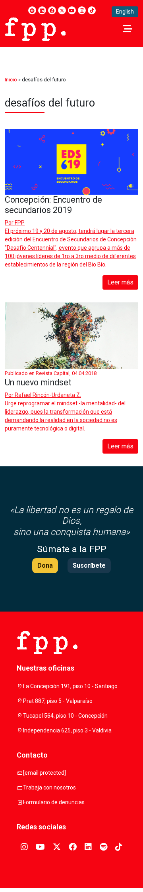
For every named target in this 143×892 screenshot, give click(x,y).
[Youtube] (72, 10)
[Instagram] (82, 10)
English (125, 11)
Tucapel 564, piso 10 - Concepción (65, 715)
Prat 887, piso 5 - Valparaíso (58, 701)
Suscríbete (89, 565)
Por (15, 222)
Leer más (120, 282)
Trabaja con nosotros (49, 787)
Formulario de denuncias (54, 802)
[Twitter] (62, 10)
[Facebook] (52, 10)
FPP (20, 222)
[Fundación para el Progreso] (35, 28)
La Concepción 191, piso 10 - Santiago (70, 686)
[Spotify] (32, 10)
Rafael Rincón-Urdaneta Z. (48, 395)
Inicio (11, 80)
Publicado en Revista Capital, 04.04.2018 (51, 373)
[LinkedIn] (42, 10)
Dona (45, 565)
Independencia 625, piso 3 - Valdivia (67, 730)
